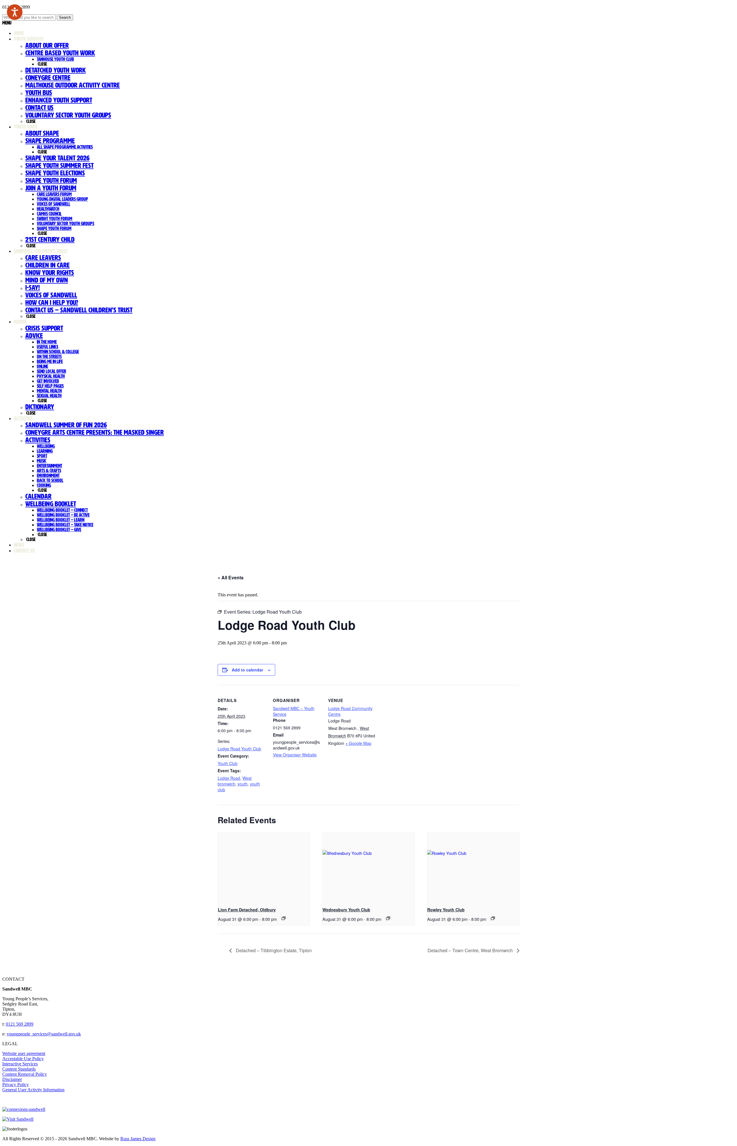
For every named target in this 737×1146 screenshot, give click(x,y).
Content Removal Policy (24, 1074)
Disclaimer (12, 1079)
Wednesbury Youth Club (346, 909)
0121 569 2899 (19, 1024)
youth (243, 784)
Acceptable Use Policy (23, 1058)
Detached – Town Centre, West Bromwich (471, 950)
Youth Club (228, 763)
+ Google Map (358, 743)
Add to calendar (247, 670)
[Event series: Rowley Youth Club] (493, 918)
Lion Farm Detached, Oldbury (247, 909)
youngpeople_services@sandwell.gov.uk (44, 1033)
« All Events (231, 577)
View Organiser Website (295, 755)
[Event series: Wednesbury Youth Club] (388, 918)
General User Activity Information (33, 1089)
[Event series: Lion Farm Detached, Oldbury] (284, 918)
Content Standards (19, 1069)
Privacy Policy (15, 1084)
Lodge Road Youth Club (239, 749)
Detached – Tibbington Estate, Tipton (273, 950)
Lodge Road (229, 778)
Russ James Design (137, 1138)
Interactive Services (20, 1063)
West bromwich (235, 781)
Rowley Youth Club (446, 909)
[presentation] (264, 867)
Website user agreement (23, 1053)
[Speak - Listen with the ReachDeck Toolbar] (14, 12)
